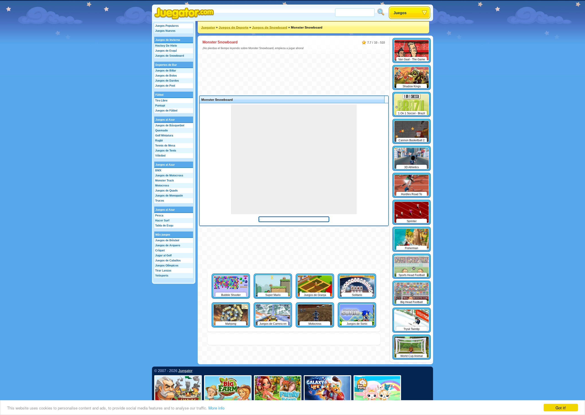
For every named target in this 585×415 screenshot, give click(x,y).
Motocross (162, 185)
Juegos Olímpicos (166, 265)
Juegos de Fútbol (166, 110)
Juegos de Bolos (166, 75)
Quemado (161, 130)
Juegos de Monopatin (169, 195)
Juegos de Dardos (167, 80)
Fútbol (159, 94)
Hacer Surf (162, 220)
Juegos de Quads (166, 190)
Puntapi (160, 105)
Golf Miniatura (164, 135)
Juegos (400, 13)
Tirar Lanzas (163, 270)
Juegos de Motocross (169, 175)
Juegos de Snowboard (169, 55)
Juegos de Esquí (166, 50)
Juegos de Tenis (165, 150)
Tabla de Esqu (164, 225)
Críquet (160, 250)
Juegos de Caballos (168, 260)
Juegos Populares (167, 25)
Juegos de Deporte (233, 27)
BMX (158, 170)
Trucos (159, 200)
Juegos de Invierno (167, 40)
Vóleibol (160, 155)
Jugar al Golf (163, 255)
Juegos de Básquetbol (169, 125)
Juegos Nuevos (165, 30)
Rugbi (159, 140)
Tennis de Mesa (165, 145)
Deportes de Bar (166, 65)
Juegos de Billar (165, 70)
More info (216, 408)
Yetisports (161, 275)
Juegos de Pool (165, 85)
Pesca (159, 215)
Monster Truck (164, 180)
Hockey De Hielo (166, 45)
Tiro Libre (161, 100)
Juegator (208, 27)
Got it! (561, 407)
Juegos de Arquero (167, 245)
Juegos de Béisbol (167, 240)
